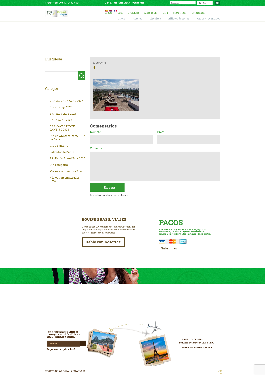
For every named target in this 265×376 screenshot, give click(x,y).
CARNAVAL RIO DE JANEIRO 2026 (62, 128)
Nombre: (95, 132)
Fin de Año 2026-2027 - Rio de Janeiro (67, 137)
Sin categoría (59, 165)
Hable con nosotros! (103, 241)
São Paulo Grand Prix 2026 (67, 158)
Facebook (132, 365)
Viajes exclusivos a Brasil (67, 171)
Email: (161, 132)
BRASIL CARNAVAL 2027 (66, 100)
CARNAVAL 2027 (61, 120)
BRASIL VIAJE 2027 (63, 113)
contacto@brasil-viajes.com (128, 2)
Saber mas (169, 248)
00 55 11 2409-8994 (69, 2)
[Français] (115, 10)
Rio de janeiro (59, 145)
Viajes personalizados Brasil (64, 179)
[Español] (106, 10)
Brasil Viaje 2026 (61, 107)
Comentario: (98, 148)
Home (128, 40)
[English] (110, 10)
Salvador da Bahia (62, 152)
